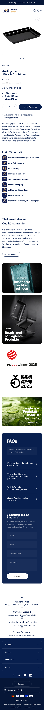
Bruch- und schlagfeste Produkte (14, 336)
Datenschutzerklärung (9, 704)
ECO (9, 65)
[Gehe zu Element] (20, 58)
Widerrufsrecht (28, 704)
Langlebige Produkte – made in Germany (31, 413)
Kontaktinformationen (15, 707)
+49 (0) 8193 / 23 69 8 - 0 (25, 3)
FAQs (17, 452)
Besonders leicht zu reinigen (22, 285)
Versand (39, 704)
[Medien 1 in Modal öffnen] (37, 20)
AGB (34, 704)
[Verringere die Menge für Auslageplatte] (4, 107)
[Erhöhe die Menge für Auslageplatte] (14, 107)
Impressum (19, 704)
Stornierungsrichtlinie (29, 707)
